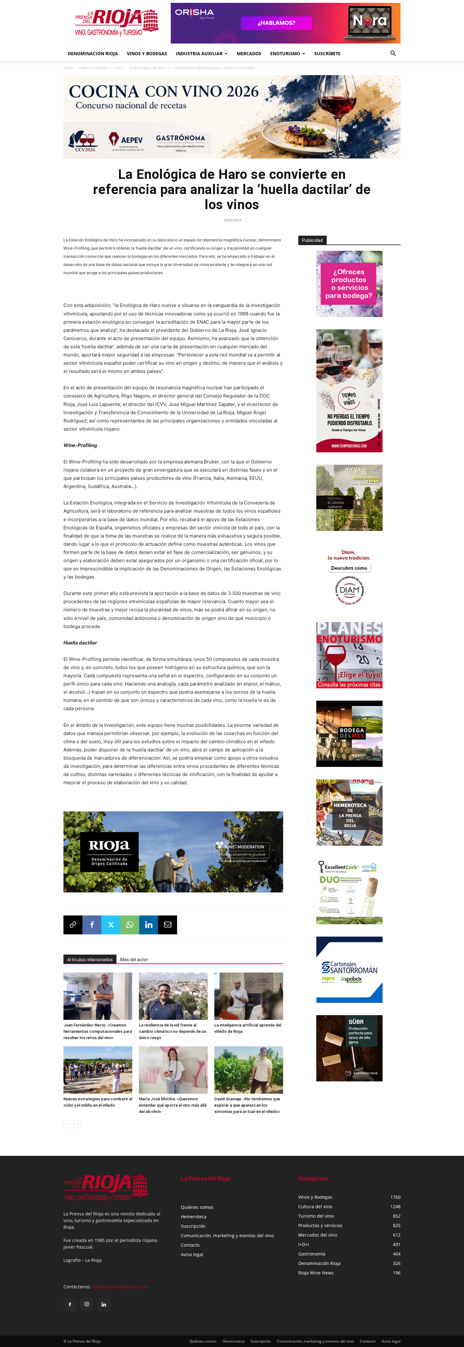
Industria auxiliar (93, 67)
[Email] (167, 922)
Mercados (249, 53)
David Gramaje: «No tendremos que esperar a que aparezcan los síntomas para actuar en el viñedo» (247, 1103)
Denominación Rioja (93, 53)
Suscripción (193, 1224)
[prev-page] (67, 1122)
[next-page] (77, 1122)
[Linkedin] (148, 922)
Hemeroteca (193, 1214)
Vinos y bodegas (147, 53)
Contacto (190, 1243)
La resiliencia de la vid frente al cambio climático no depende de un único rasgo (172, 1029)
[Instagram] (86, 1302)
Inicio (68, 67)
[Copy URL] (72, 922)
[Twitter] (110, 922)
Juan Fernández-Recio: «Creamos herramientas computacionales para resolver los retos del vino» (97, 1029)
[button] (393, 54)
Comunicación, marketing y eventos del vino (227, 1233)
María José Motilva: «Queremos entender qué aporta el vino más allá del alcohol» (172, 1103)
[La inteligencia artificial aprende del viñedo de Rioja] (248, 994)
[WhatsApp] (129, 922)
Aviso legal (192, 1252)
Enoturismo (285, 53)
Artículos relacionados (90, 957)
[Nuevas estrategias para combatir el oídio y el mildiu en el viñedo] (97, 1067)
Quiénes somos (197, 1205)
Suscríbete (327, 53)
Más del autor (134, 957)
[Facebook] (91, 922)
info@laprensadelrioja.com (120, 1284)
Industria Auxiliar (199, 53)
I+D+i (118, 67)
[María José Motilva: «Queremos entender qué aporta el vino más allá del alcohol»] (173, 1067)
